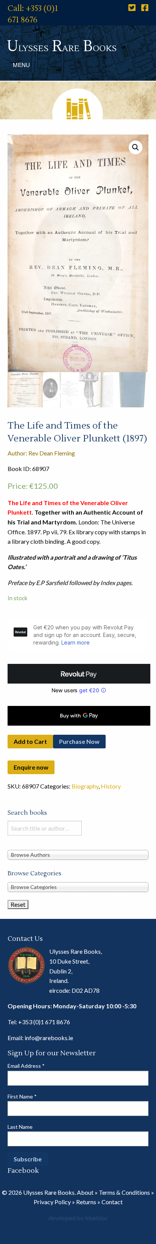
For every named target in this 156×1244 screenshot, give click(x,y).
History (111, 786)
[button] (135, 147)
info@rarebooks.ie (49, 1037)
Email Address (26, 1065)
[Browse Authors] (78, 854)
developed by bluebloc (78, 1217)
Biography (85, 786)
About (85, 1192)
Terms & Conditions (124, 1192)
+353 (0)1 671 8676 (44, 1021)
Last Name (20, 1127)
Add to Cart (30, 741)
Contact (112, 1201)
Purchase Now (79, 741)
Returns (86, 1201)
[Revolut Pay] (79, 674)
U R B (62, 46)
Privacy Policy (52, 1201)
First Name (22, 1096)
